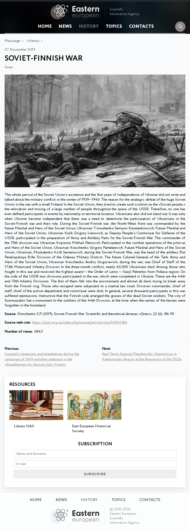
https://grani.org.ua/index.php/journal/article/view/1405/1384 (79, 322)
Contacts (141, 26)
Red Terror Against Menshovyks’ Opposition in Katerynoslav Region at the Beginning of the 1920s (142, 356)
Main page (12, 41)
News (65, 26)
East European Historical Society (91, 429)
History (89, 26)
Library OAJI (24, 426)
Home (45, 26)
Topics (114, 26)
